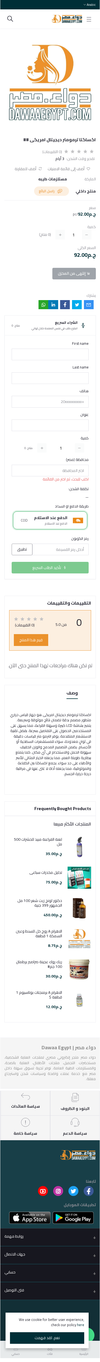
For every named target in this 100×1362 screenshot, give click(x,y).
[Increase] (42, 448)
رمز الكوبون (80, 538)
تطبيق (22, 549)
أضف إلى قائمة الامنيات (66, 169)
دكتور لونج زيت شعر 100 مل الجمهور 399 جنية (39, 903)
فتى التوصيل (14, 1290)
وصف (72, 693)
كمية (85, 438)
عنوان (84, 415)
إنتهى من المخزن (72, 273)
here (80, 1324)
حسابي (10, 1272)
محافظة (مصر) (77, 460)
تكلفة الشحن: (78, 489)
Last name (81, 367)
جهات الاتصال (14, 1254)
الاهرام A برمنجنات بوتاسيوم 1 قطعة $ (39, 995)
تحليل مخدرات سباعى (45, 872)
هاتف (84, 391)
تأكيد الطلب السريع (47, 567)
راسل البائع (47, 191)
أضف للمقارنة (26, 169)
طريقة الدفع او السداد (72, 506)
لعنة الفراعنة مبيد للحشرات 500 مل (38, 841)
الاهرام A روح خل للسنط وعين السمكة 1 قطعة (39, 933)
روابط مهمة (14, 1236)
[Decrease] (79, 448)
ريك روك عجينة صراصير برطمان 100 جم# (39, 964)
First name (80, 343)
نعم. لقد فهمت (47, 1337)
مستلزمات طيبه (52, 179)
